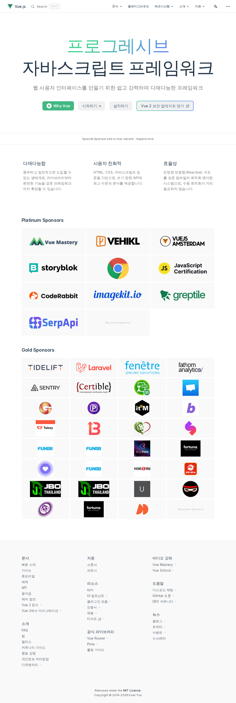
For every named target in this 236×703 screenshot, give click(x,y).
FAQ (25, 630)
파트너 (92, 570)
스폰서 (92, 565)
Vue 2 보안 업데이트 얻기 (163, 106)
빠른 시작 (29, 565)
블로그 (157, 621)
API (24, 588)
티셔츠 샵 (94, 619)
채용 (90, 613)
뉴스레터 (159, 638)
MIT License (132, 690)
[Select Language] (215, 6)
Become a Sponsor (118, 322)
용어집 (27, 593)
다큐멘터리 (30, 665)
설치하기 (120, 106)
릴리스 (27, 642)
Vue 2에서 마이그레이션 (40, 611)
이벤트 (157, 632)
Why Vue (61, 106)
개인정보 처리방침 (35, 659)
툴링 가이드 (95, 650)
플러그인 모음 (97, 601)
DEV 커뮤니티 (163, 601)
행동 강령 (29, 653)
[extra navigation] (228, 6)
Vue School (162, 570)
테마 (90, 590)
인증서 (92, 607)
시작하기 (90, 106)
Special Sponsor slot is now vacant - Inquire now (118, 139)
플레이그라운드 (138, 6)
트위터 (157, 627)
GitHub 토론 (162, 596)
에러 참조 (29, 599)
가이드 (27, 570)
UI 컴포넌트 (95, 596)
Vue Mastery (163, 565)
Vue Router (96, 638)
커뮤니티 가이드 (34, 647)
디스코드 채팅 (163, 590)
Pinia (90, 644)
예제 (25, 582)
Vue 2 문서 (30, 605)
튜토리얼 (28, 576)
